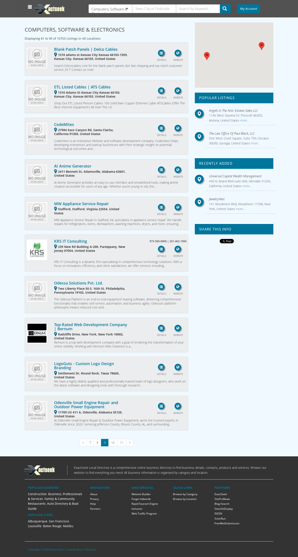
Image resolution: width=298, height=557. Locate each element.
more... (244, 120)
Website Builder (141, 494)
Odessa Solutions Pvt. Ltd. (78, 283)
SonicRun (220, 518)
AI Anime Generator (72, 166)
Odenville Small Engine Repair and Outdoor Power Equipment (86, 405)
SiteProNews (222, 499)
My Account (248, 9)
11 (121, 442)
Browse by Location (185, 499)
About (93, 494)
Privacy (94, 499)
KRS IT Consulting (70, 241)
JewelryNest (217, 199)
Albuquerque (37, 521)
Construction (37, 494)
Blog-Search (221, 504)
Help (93, 504)
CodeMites (64, 124)
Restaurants (37, 503)
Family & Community (60, 499)
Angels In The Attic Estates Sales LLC (233, 110)
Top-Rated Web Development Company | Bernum (90, 327)
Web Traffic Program (144, 513)
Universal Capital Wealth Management (235, 176)
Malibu (68, 526)
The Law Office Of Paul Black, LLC (232, 133)
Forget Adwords (141, 499)
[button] (30, 7)
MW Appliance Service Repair (81, 203)
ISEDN (218, 513)
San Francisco (59, 521)
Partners (95, 509)
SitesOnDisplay (223, 509)
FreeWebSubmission (226, 523)
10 (113, 442)
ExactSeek (220, 494)
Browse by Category (185, 494)
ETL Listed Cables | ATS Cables (82, 87)
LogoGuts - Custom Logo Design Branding (84, 366)
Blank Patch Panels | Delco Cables (86, 49)
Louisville (34, 526)
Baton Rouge (52, 526)
